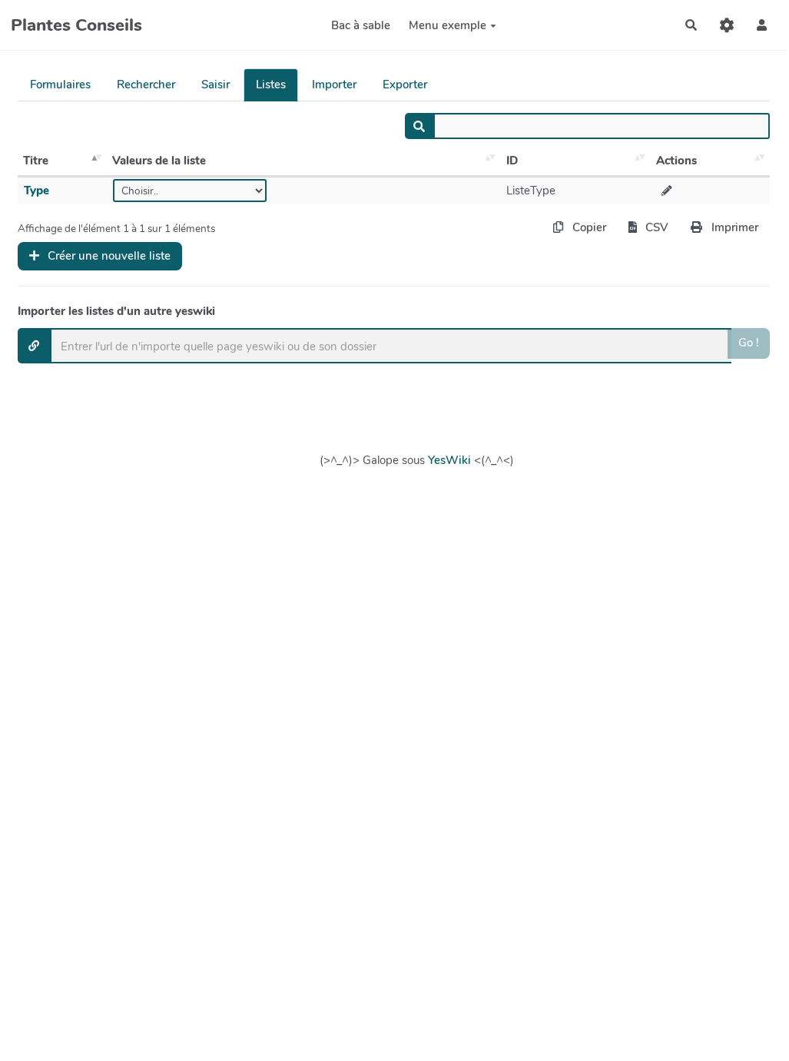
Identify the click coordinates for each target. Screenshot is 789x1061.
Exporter (405, 84)
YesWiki (449, 460)
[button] (762, 25)
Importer (334, 84)
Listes (271, 84)
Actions (676, 160)
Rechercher (146, 84)
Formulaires (60, 84)
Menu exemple (447, 25)
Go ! (748, 342)
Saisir (215, 84)
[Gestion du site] (726, 25)
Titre (35, 160)
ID (512, 160)
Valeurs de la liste (159, 160)
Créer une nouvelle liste (108, 256)
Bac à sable (360, 25)
